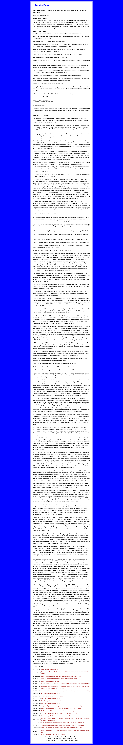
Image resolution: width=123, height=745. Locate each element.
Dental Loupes (74, 740)
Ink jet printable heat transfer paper (50, 669)
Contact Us (54, 737)
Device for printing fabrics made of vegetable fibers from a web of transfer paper (62, 725)
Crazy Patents (61, 737)
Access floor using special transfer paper (52, 696)
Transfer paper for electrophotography (51, 701)
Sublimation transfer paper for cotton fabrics (53, 688)
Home (43, 737)
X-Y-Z (75, 739)
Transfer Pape (77, 737)
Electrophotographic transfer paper (50, 693)
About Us (47, 737)
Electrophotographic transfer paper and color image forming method (59, 713)
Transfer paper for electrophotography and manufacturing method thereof (61, 676)
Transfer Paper (69, 737)
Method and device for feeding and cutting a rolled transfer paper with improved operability (65, 683)
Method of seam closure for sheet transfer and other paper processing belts (61, 727)
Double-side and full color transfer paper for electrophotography (58, 711)
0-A (47, 739)
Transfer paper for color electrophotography (53, 734)
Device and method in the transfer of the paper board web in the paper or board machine (65, 686)
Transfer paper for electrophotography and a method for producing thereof (61, 708)
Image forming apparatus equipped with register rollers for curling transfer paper (62, 722)
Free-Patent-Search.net (63, 740)
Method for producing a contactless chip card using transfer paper (59, 678)
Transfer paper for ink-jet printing (50, 681)
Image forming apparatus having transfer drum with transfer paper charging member (64, 706)
